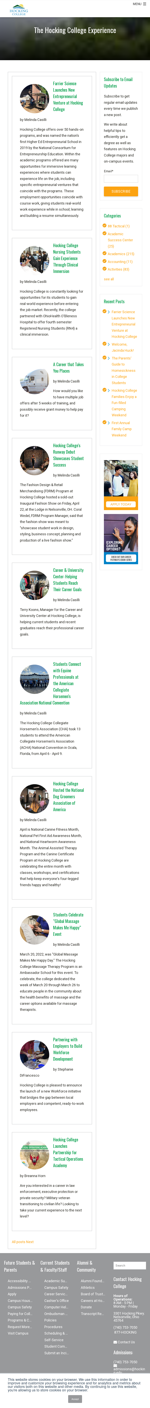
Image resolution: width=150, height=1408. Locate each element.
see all (109, 279)
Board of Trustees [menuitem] (95, 1294)
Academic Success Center (120, 240)
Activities (118, 269)
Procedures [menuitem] (53, 1327)
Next (30, 1242)
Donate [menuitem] (86, 1307)
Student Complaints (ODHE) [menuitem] (58, 1346)
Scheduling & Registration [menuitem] (58, 1333)
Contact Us (126, 1342)
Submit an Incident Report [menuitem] (58, 1353)
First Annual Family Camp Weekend (122, 429)
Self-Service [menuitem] (53, 1340)
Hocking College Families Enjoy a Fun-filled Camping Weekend (124, 402)
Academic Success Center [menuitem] (58, 1281)
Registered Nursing (35, 328)
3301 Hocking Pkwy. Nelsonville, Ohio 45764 (129, 1316)
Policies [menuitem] (50, 1320)
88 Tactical (119, 226)
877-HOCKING (125, 1332)
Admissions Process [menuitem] (22, 1288)
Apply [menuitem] (12, 1294)
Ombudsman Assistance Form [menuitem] (58, 1314)
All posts (18, 1242)
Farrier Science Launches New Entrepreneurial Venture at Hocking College (124, 324)
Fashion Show (46, 503)
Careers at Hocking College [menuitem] (95, 1301)
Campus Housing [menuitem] (21, 1301)
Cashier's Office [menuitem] (56, 1301)
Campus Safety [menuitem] (20, 1307)
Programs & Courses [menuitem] (22, 1320)
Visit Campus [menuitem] (18, 1333)
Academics (121, 254)
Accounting (120, 262)
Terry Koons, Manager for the (42, 610)
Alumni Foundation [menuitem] (95, 1281)
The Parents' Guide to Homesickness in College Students (124, 370)
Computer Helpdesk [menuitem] (58, 1307)
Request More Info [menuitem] (22, 1327)
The (23, 485)
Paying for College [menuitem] (22, 1314)
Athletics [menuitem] (88, 1288)
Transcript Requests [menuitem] (95, 1314)
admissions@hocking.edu (129, 1371)
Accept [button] (75, 1399)
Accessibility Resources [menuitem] (22, 1281)
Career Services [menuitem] (56, 1294)
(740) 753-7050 (125, 1327)
